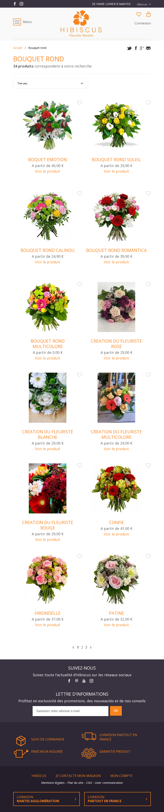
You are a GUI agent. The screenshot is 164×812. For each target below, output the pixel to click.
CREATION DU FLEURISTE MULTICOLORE (116, 434)
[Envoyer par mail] (148, 48)
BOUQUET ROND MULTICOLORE (48, 343)
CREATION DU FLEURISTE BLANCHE (47, 434)
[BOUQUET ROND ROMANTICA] (116, 216)
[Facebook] (135, 48)
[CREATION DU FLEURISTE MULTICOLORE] (116, 398)
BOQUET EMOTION (47, 159)
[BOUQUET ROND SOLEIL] (116, 126)
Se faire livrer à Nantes (111, 4)
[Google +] (142, 48)
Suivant (90, 647)
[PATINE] (116, 579)
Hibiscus (39, 776)
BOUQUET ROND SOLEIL (116, 159)
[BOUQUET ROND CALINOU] (47, 216)
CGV (89, 783)
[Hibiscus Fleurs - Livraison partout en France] (82, 23)
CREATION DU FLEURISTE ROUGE (47, 525)
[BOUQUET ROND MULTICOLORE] (47, 307)
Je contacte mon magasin (79, 776)
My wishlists (138, 14)
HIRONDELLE (48, 613)
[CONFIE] (116, 488)
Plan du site (75, 783)
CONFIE (116, 522)
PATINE (116, 613)
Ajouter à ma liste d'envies (79, 103)
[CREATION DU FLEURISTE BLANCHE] (47, 398)
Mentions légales (53, 783)
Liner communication (109, 783)
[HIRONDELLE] (47, 579)
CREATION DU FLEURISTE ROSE (116, 343)
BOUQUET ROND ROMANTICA (116, 250)
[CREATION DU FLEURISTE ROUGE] (47, 488)
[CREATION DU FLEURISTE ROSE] (116, 307)
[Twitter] (129, 48)
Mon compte (121, 776)
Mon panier (148, 14)
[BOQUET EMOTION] (47, 126)
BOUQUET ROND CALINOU (48, 250)
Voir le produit (47, 171)
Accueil (17, 47)
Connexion (143, 23)
